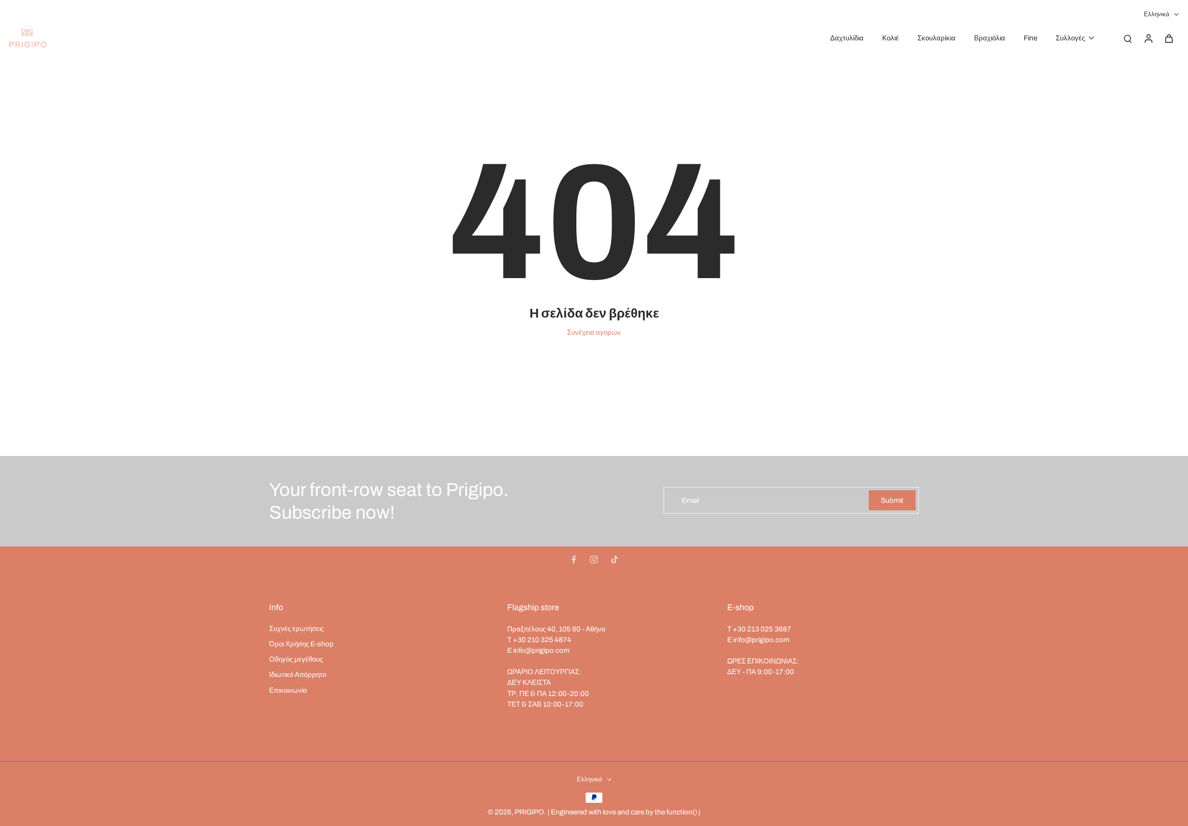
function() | (683, 812)
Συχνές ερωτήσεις (296, 628)
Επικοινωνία (288, 690)
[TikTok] (614, 559)
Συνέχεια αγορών (594, 332)
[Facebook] (573, 559)
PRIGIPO (529, 812)
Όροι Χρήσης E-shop (301, 644)
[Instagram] (594, 559)
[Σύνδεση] (1148, 38)
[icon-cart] (1168, 38)
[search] (1127, 38)
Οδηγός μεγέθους (296, 659)
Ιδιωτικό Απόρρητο (297, 674)
